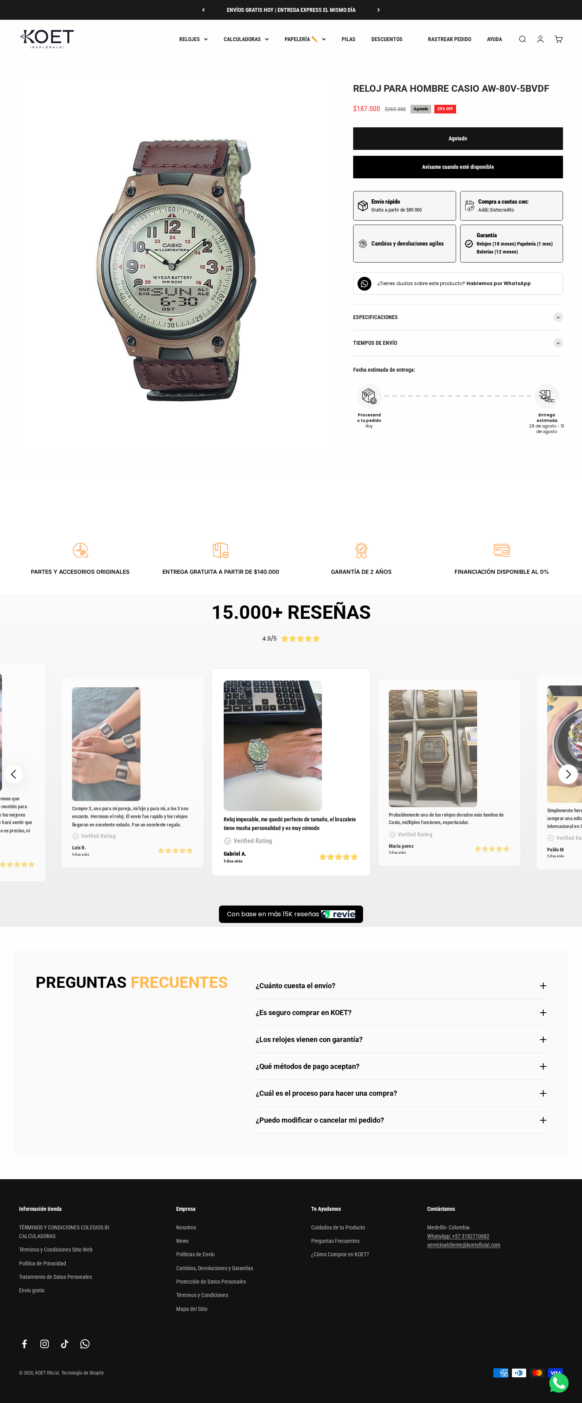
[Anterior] (203, 10)
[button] (568, 774)
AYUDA (494, 39)
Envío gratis (31, 1290)
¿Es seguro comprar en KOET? (304, 1012)
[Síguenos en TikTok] (64, 1344)
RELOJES (189, 39)
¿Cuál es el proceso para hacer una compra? (326, 1093)
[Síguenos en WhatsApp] (85, 1344)
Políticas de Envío (195, 1254)
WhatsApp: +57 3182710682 (458, 1236)
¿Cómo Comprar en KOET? (340, 1254)
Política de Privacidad (42, 1263)
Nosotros (186, 1227)
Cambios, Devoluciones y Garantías (214, 1268)
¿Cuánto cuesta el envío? (295, 985)
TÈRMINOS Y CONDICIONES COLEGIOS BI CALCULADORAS (64, 1231)
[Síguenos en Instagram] (44, 1344)
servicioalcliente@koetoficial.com (463, 1245)
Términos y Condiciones (202, 1295)
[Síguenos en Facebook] (24, 1344)
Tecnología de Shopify (82, 1373)
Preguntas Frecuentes (335, 1241)
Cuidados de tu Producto (338, 1227)
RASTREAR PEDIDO (449, 39)
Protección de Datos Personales (211, 1281)
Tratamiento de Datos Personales (55, 1277)
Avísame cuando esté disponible (458, 167)
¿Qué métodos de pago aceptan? (307, 1066)
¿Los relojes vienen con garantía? (309, 1039)
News (182, 1241)
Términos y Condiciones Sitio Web (56, 1249)
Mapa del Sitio (191, 1309)
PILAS (349, 39)
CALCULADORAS (242, 39)
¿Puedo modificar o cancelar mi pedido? (320, 1120)
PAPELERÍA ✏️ (301, 39)
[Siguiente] (378, 10)
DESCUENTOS (387, 39)
